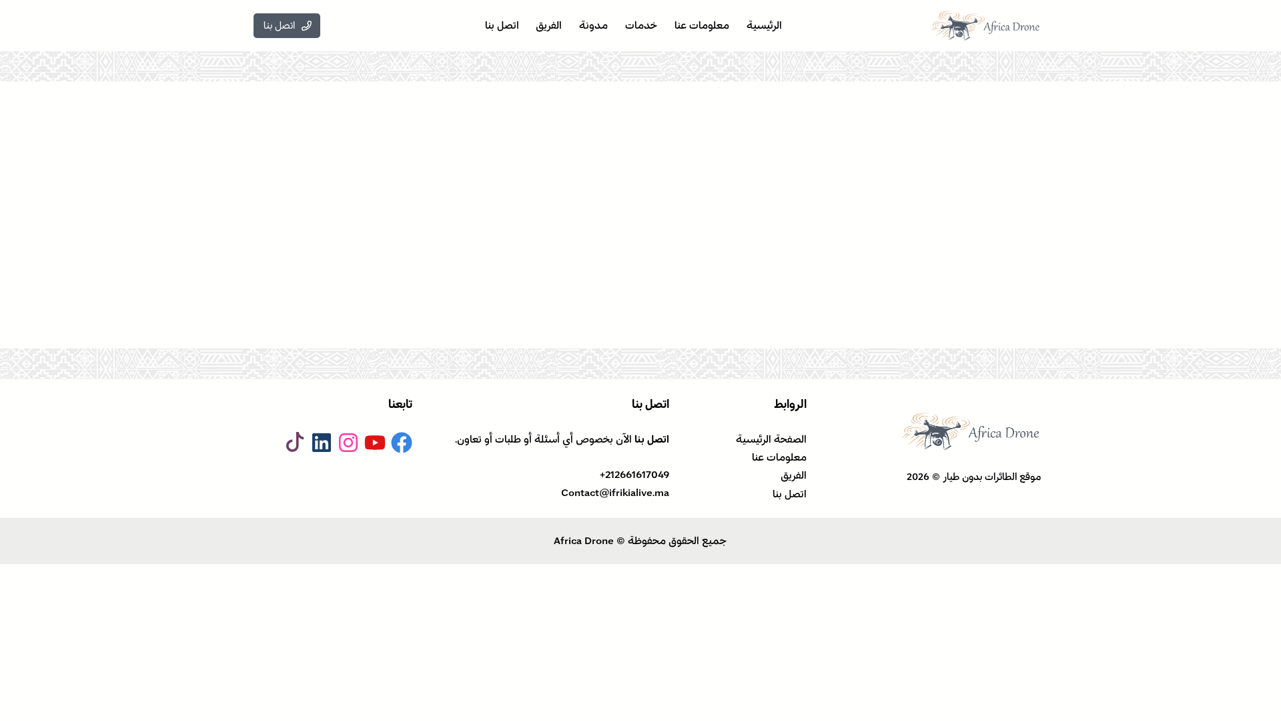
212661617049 (637, 474)
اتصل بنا (790, 494)
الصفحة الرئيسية (771, 439)
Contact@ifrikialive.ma (615, 492)
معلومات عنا (779, 457)
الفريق (794, 475)
